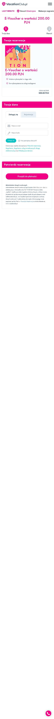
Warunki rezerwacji (34, 146)
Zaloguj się (11, 140)
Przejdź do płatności (27, 176)
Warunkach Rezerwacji (26, 201)
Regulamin (9, 148)
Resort (28, 11)
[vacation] (14, 4)
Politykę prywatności (25, 151)
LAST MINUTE (8, 11)
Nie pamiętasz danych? (29, 140)
